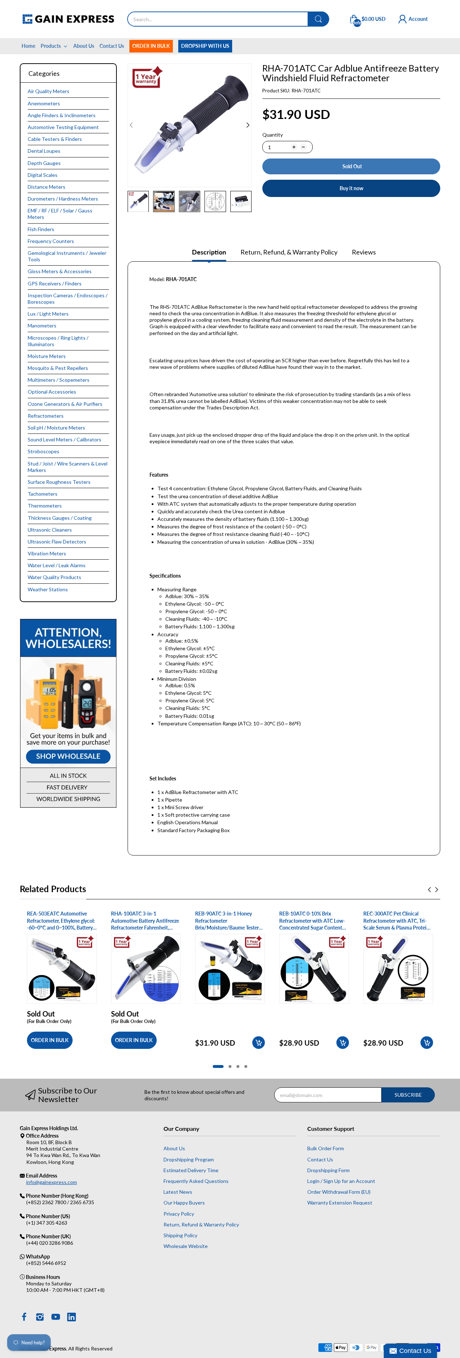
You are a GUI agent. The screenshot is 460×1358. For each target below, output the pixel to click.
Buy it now (351, 188)
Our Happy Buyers (184, 1202)
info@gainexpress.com (51, 1182)
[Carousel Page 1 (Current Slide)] (218, 1066)
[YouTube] (55, 1318)
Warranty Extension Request (339, 1202)
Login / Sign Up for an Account (341, 1181)
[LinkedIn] (71, 1318)
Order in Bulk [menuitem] (151, 46)
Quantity (272, 135)
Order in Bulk (50, 1040)
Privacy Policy (179, 1214)
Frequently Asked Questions (196, 1181)
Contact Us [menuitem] (112, 46)
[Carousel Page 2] (230, 1066)
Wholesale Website (186, 1246)
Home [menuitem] (28, 46)
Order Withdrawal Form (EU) (339, 1192)
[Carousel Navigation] (433, 889)
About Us (174, 1148)
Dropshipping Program (189, 1159)
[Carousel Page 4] (245, 1066)
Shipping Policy (180, 1235)
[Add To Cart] (258, 1042)
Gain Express (52, 1348)
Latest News (178, 1192)
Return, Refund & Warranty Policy (201, 1224)
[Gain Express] (68, 19)
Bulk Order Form (325, 1148)
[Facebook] (24, 1318)
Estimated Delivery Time (191, 1170)
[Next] (131, 125)
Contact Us (320, 1159)
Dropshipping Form (328, 1170)
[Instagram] (40, 1318)
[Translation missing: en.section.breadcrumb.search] (318, 19)
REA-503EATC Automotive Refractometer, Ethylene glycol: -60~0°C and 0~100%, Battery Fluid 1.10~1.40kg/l (61, 920)
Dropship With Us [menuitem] (205, 46)
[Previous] (248, 125)
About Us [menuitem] (83, 46)
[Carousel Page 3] (237, 1066)
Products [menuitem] (51, 46)
